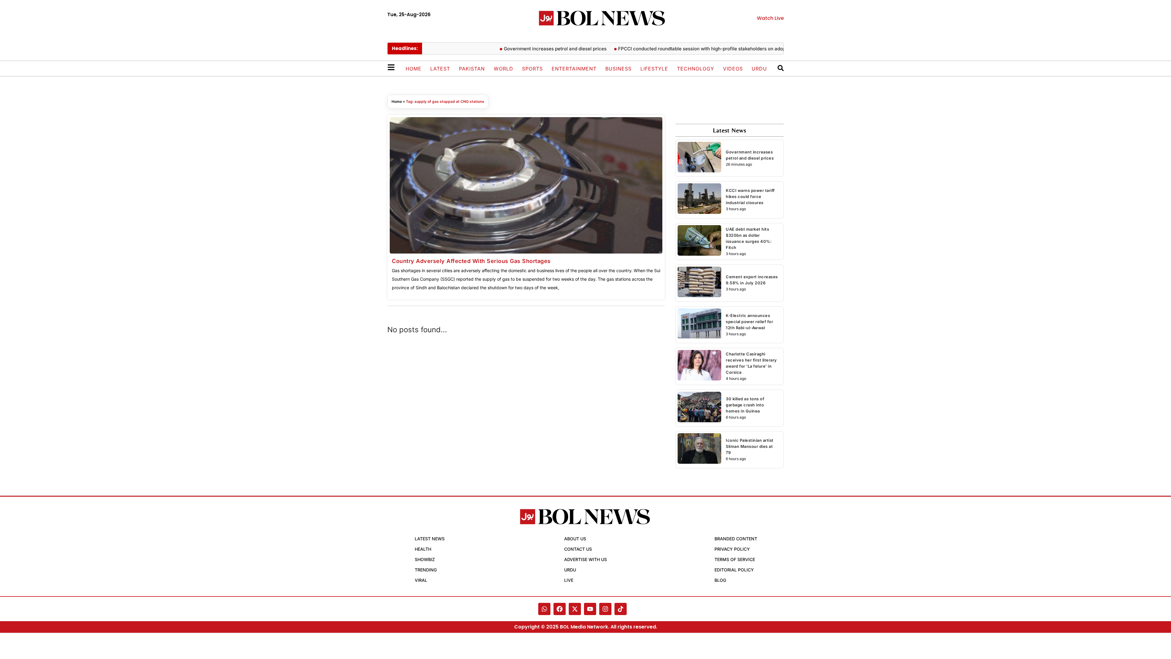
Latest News (430, 538)
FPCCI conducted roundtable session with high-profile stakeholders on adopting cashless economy (709, 49)
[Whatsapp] (544, 609)
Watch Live (770, 18)
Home (413, 69)
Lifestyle (654, 69)
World (503, 69)
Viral (421, 580)
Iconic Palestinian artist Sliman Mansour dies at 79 (750, 446)
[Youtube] (590, 609)
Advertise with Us (585, 559)
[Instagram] (605, 609)
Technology (695, 69)
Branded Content (735, 538)
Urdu (759, 69)
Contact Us (578, 549)
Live (568, 580)
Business (618, 69)
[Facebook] (559, 609)
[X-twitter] (575, 609)
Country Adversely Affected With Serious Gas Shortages (471, 261)
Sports (532, 69)
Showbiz (425, 559)
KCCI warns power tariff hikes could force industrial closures (750, 196)
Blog (720, 580)
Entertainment (574, 69)
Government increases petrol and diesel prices (536, 49)
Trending (426, 569)
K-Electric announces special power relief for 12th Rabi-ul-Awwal (749, 321)
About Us (575, 538)
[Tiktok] (620, 609)
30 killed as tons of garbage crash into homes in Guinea (745, 404)
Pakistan (472, 69)
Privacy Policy (732, 549)
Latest (440, 69)
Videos (733, 69)
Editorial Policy (734, 569)
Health (423, 549)
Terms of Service (734, 559)
